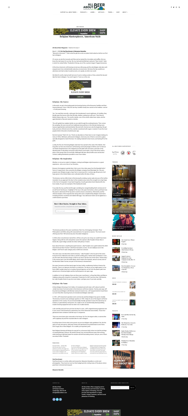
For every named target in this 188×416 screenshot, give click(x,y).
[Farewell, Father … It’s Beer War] (62, 349)
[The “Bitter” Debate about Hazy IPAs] (124, 206)
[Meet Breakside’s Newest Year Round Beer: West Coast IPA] (116, 268)
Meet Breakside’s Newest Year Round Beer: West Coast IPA (128, 267)
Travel (110, 12)
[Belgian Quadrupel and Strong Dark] (99, 349)
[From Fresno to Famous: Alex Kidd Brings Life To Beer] (124, 222)
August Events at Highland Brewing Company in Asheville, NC (128, 257)
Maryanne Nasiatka (80, 51)
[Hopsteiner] (80, 31)
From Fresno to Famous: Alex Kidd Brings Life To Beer (122, 227)
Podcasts (83, 12)
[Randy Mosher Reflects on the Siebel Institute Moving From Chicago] (116, 333)
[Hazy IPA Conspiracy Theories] (124, 173)
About (124, 12)
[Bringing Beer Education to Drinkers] (116, 343)
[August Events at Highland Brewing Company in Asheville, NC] (116, 258)
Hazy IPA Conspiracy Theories (121, 179)
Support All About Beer (68, 12)
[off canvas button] (9, 7)
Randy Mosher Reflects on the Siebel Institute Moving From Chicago (128, 332)
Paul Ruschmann (68, 51)
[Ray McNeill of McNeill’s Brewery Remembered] (124, 189)
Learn (92, 12)
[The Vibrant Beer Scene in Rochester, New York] (116, 325)
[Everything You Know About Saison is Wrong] (116, 250)
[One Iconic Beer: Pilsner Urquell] (116, 242)
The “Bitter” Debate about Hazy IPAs (123, 212)
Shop (118, 12)
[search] (179, 7)
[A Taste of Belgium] (80, 349)
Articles (101, 12)
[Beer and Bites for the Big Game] (116, 316)
